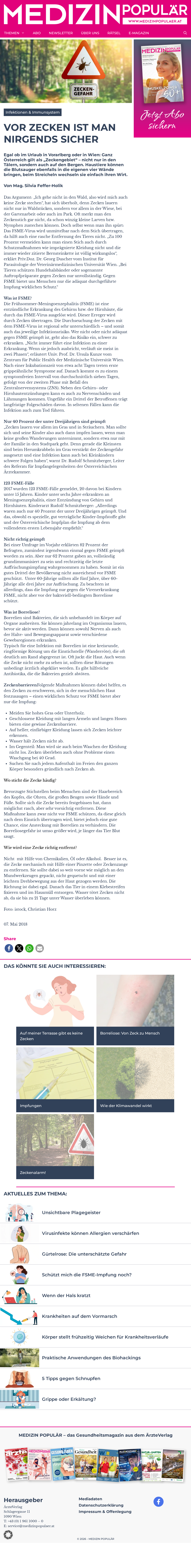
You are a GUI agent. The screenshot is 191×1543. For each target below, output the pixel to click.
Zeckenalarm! (33, 1172)
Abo (37, 33)
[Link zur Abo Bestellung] (162, 88)
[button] (185, 33)
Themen (11, 33)
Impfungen (31, 1105)
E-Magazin (139, 33)
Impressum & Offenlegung (105, 1511)
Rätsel (113, 33)
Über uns (90, 33)
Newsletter (61, 33)
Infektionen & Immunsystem (33, 112)
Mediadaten (90, 1499)
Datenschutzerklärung (101, 1505)
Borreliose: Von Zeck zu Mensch (130, 1033)
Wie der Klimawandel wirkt (126, 1105)
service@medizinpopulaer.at (31, 1526)
